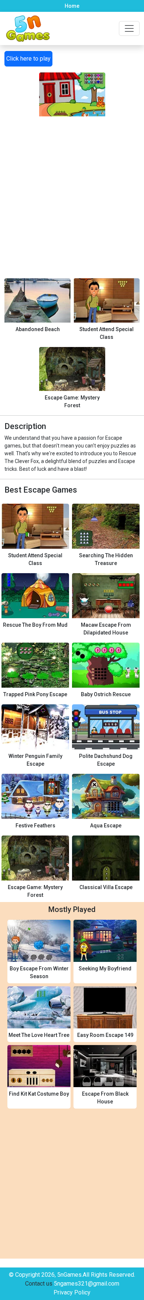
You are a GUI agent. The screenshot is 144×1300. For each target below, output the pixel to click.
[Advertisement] (72, 188)
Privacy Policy (72, 1292)
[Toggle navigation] (129, 28)
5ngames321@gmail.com (86, 1283)
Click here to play (28, 58)
